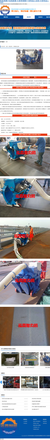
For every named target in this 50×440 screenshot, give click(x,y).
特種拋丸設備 (16, 46)
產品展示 (29, 17)
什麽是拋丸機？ (5, 406)
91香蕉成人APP (36, 427)
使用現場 (45, 423)
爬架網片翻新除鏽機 (36, 401)
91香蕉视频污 (21, 95)
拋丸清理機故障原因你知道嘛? (8, 409)
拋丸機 (32, 77)
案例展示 (40, 17)
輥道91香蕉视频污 (36, 421)
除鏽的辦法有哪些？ (36, 403)
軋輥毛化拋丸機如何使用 (7, 398)
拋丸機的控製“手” (35, 409)
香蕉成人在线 (36, 423)
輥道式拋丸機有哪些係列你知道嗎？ (9, 403)
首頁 (7, 46)
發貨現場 (45, 421)
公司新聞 (25, 421)
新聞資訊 (17, 17)
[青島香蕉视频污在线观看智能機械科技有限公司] (5, 15)
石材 (7, 41)
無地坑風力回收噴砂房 (29, 367)
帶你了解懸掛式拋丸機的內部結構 (39, 406)
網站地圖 (2, 439)
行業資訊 (25, 423)
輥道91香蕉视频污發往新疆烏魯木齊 (11, 389)
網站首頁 (6, 17)
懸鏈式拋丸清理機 (36, 425)
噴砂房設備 (4, 401)
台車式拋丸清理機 (10, 367)
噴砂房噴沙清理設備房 (36, 398)
